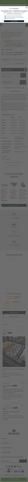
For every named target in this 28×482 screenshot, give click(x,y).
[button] (26, 8)
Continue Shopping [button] (14, 21)
